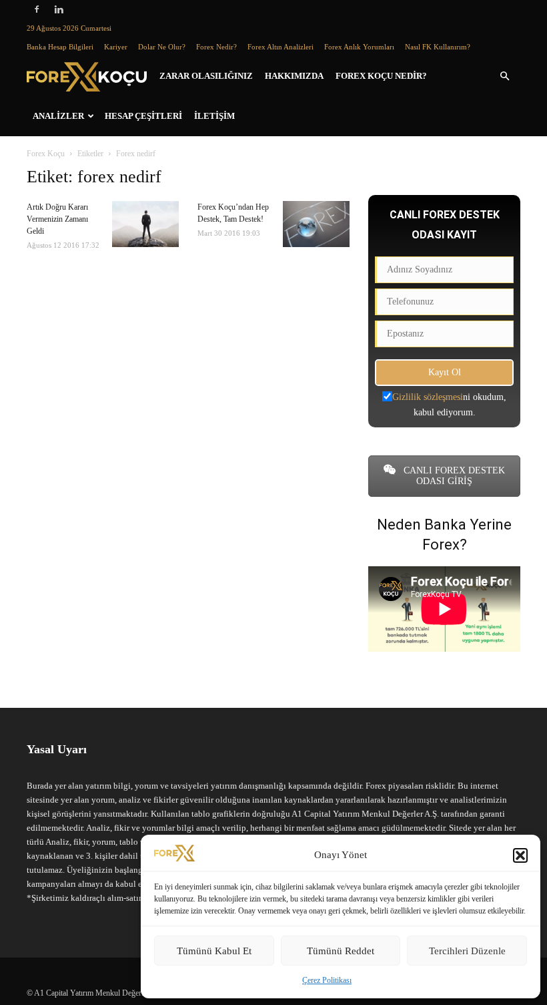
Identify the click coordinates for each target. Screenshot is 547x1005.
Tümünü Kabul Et (214, 951)
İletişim (214, 116)
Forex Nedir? (216, 47)
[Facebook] (37, 9)
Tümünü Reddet (340, 951)
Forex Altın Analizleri (280, 47)
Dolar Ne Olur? (161, 47)
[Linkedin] (59, 9)
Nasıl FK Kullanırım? (437, 47)
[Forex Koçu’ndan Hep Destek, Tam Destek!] (316, 224)
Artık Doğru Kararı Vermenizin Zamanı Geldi (57, 219)
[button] (520, 855)
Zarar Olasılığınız (206, 76)
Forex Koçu (46, 153)
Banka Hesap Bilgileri (60, 47)
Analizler (58, 116)
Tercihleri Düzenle (467, 951)
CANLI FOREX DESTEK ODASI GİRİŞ (453, 475)
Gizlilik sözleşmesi (427, 397)
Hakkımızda (294, 76)
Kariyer (115, 47)
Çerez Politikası (327, 980)
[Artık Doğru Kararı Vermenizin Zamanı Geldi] (145, 224)
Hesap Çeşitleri (143, 116)
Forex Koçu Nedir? (381, 76)
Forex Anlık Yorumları (359, 47)
